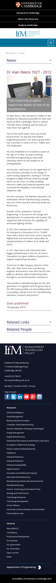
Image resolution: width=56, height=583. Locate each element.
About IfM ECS (12, 528)
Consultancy (12, 532)
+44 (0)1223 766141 (12, 376)
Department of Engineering (21, 567)
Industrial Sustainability (16, 465)
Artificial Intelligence (15, 412)
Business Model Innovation (18, 420)
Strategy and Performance (18, 493)
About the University (28, 19)
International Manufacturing (18, 477)
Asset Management (15, 416)
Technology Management (17, 501)
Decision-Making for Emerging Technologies (25, 428)
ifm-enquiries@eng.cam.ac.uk (16, 380)
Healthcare (11, 453)
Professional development (18, 536)
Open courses (13, 552)
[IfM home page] (28, 35)
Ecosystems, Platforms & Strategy (21, 445)
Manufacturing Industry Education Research (25, 481)
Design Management (15, 432)
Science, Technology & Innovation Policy (23, 489)
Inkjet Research (13, 469)
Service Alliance (13, 505)
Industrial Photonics (15, 457)
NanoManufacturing (15, 485)
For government (13, 544)
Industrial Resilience (15, 461)
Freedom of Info (20, 386)
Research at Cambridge (28, 13)
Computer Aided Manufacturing (20, 424)
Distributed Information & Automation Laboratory (28, 441)
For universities (13, 548)
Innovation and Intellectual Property (22, 473)
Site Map (8, 386)
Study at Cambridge (28, 25)
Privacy (32, 386)
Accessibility (17, 578)
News (22, 53)
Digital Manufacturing (16, 436)
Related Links (18, 322)
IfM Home (11, 53)
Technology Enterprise (16, 497)
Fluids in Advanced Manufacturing (21, 449)
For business (12, 540)
